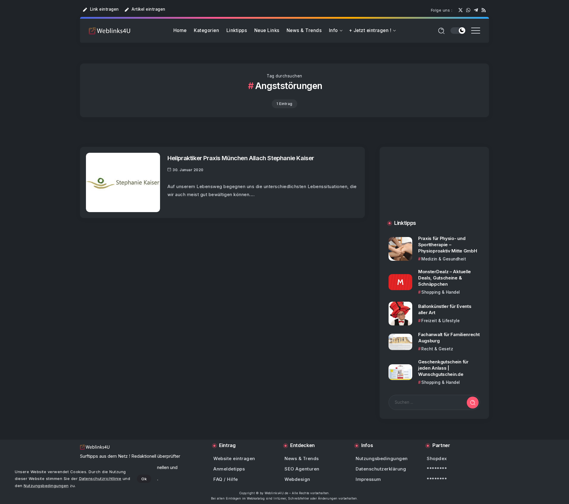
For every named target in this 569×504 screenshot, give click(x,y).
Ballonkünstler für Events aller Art (444, 309)
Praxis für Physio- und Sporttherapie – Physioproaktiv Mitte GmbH (447, 245)
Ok (144, 478)
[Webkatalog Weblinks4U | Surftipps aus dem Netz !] (109, 31)
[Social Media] (460, 10)
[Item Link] (123, 182)
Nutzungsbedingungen (46, 485)
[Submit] (473, 402)
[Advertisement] (434, 189)
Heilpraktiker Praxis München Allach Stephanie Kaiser (240, 158)
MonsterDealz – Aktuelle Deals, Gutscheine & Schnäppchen (444, 278)
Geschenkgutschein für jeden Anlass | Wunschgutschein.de (443, 368)
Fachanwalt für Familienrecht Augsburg (449, 338)
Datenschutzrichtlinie (100, 478)
